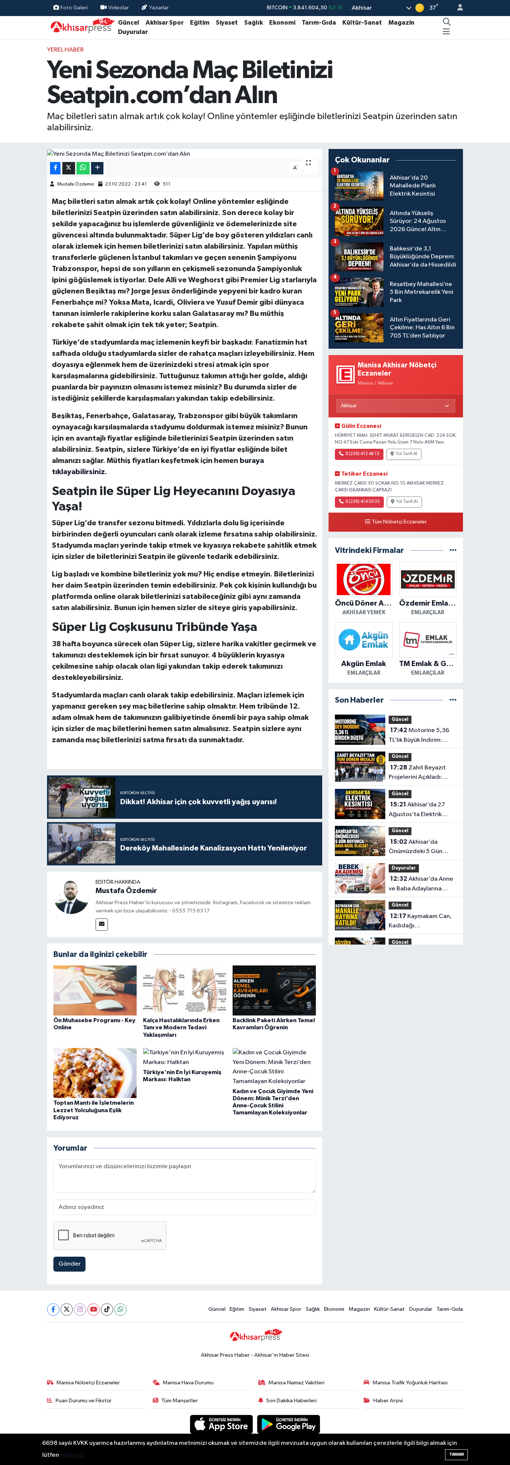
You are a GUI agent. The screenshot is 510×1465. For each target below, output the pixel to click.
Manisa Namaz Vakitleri (296, 1382)
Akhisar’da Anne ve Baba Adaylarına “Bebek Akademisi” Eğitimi (421, 884)
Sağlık (253, 22)
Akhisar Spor (165, 22)
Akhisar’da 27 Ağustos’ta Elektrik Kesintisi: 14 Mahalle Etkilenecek (417, 810)
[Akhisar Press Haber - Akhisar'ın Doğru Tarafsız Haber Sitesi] (81, 27)
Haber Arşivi (388, 1400)
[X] (66, 1309)
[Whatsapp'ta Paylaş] (83, 168)
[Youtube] (93, 1309)
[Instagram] (80, 1309)
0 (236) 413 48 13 (362, 454)
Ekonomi (282, 22)
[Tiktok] (107, 1309)
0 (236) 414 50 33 (362, 502)
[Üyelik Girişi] (457, 8)
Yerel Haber (65, 50)
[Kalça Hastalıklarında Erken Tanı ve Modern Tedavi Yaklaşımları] (184, 990)
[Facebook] (53, 1309)
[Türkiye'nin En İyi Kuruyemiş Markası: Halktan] (184, 1057)
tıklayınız (72, 1455)
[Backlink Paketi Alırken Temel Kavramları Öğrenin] (274, 990)
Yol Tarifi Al (406, 454)
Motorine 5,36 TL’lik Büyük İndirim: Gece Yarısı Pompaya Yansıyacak (419, 736)
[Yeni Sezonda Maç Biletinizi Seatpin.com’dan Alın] (184, 154)
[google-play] (289, 1424)
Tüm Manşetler (179, 1400)
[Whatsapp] (120, 1309)
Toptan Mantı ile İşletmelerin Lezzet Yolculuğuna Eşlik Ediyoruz (93, 1110)
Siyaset (227, 22)
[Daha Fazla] (97, 168)
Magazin (401, 22)
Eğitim (199, 22)
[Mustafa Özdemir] (71, 896)
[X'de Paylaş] (68, 168)
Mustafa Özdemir (75, 184)
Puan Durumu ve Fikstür (84, 1400)
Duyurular (133, 32)
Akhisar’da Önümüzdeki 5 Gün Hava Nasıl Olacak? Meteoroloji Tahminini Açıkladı (419, 847)
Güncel (128, 22)
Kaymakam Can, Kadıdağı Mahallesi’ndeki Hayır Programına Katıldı (420, 922)
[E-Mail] (102, 924)
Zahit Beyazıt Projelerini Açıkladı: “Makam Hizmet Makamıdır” (417, 773)
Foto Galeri (74, 7)
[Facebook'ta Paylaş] (55, 168)
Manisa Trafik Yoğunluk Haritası (410, 1382)
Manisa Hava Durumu (188, 1382)
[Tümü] (453, 550)
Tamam (456, 1454)
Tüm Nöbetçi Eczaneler (399, 522)
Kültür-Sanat (362, 22)
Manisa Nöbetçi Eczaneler (88, 1382)
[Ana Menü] (446, 32)
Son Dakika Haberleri (291, 1400)
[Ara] (447, 23)
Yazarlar (159, 7)
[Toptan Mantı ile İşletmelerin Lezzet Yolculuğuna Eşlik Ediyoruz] (95, 1073)
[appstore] (222, 1424)
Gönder (70, 1264)
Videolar (118, 7)
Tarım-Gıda (319, 22)
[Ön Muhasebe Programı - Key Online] (95, 990)
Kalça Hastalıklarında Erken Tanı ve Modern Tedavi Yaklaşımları (181, 1027)
